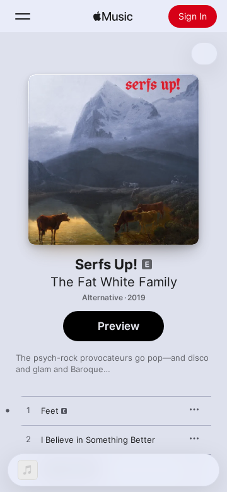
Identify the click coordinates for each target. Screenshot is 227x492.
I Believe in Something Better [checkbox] (98, 440)
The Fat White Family (113, 282)
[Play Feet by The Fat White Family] (28, 410)
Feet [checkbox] (50, 411)
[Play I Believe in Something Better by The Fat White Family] (28, 439)
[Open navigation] (23, 16)
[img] (112, 16)
